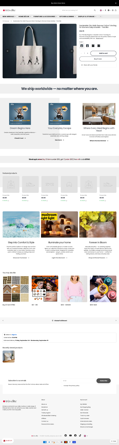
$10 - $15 (35, 305)
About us (44, 404)
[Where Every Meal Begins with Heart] (99, 115)
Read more (99, 38)
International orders (86, 421)
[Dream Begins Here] (20, 115)
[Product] (11, 184)
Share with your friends (90, 65)
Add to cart (103, 53)
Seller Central (84, 410)
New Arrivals (8, 16)
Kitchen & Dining (67, 16)
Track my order (84, 415)
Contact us (44, 421)
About (43, 400)
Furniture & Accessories (44, 16)
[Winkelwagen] (115, 10)
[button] (7, 51)
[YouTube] (70, 435)
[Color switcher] (105, 10)
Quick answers (84, 418)
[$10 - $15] (45, 289)
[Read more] (109, 10)
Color (81, 42)
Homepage (6, 21)
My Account (83, 400)
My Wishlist (83, 404)
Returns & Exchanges (86, 427)
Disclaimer (44, 407)
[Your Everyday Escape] (59, 115)
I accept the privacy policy (71, 385)
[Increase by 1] (88, 53)
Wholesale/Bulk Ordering (48, 415)
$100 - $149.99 (66, 305)
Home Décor (24, 16)
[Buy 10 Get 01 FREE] (16, 289)
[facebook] (75, 435)
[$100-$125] (103, 289)
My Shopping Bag (85, 407)
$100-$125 (93, 305)
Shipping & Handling (86, 424)
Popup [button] (8, 200)
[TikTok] (80, 435)
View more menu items (101, 16)
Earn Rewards (84, 413)
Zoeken (95, 10)
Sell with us (44, 410)
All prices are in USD (56, 436)
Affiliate (43, 418)
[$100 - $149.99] (74, 289)
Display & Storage (86, 16)
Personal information (47, 424)
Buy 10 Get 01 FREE (9, 305)
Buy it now (98, 59)
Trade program (46, 413)
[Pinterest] (65, 435)
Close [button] (115, 3)
